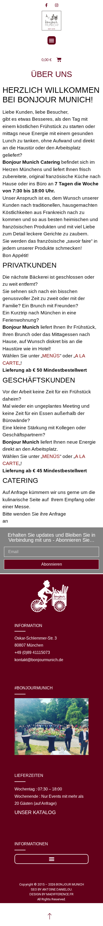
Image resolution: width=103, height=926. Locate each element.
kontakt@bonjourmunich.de (38, 660)
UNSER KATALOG (35, 812)
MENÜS (51, 355)
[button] (51, 40)
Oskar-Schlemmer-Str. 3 (35, 638)
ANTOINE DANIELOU (57, 889)
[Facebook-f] (46, 5)
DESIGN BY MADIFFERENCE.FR (52, 894)
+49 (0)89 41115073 (32, 652)
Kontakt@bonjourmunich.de (39, 521)
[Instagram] (56, 5)
